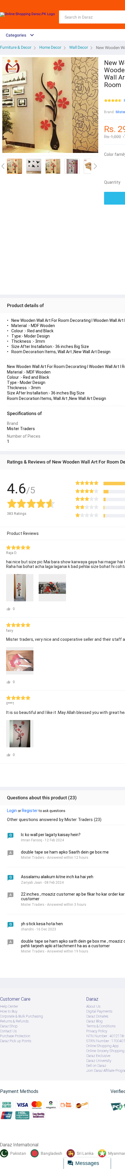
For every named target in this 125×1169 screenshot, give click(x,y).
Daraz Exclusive (98, 1056)
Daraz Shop (8, 1026)
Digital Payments (99, 1011)
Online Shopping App (102, 1046)
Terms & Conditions (100, 1026)
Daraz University (98, 1061)
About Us (93, 1006)
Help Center (9, 1006)
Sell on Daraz (96, 1066)
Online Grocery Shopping (105, 1051)
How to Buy (8, 1011)
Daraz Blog (94, 1021)
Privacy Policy (96, 1031)
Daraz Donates (97, 1016)
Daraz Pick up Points (15, 1041)
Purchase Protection (15, 1036)
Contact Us (8, 1031)
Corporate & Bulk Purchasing (21, 1016)
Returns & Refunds (14, 1021)
